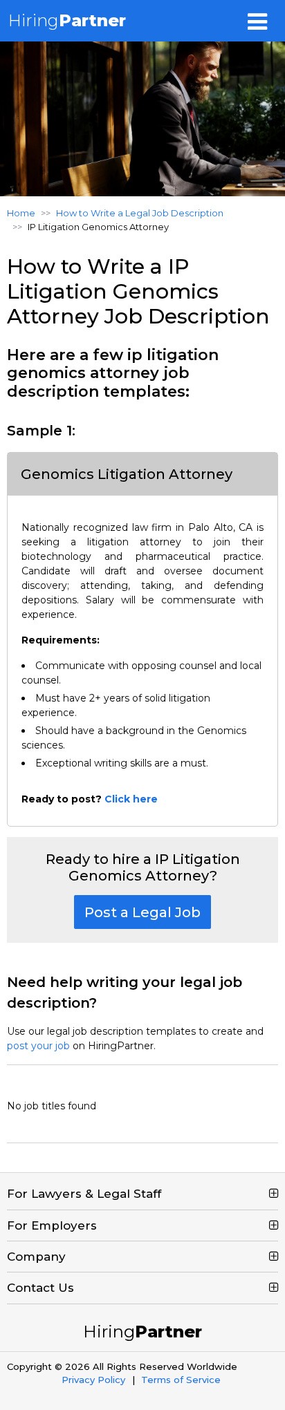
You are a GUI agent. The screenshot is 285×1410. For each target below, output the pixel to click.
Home (21, 212)
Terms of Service (181, 1379)
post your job (38, 1046)
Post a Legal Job (142, 912)
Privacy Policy (93, 1379)
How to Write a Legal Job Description (139, 212)
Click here (131, 799)
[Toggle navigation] (257, 21)
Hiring (67, 20)
